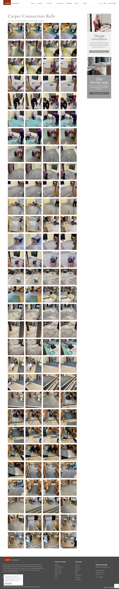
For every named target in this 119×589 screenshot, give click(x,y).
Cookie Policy (28, 587)
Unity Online (113, 587)
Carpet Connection (11, 2)
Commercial (60, 3)
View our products (99, 93)
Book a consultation (99, 51)
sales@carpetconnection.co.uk (103, 567)
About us (77, 567)
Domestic (49, 3)
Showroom (77, 569)
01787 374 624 (101, 565)
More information (14, 580)
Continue (8, 583)
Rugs (56, 577)
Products (39, 3)
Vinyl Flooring (58, 569)
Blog (76, 573)
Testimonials (78, 579)
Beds (56, 575)
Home (32, 3)
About (76, 3)
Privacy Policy (36, 587)
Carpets (56, 565)
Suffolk (76, 571)
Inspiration (69, 3)
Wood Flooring (58, 571)
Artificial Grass (58, 573)
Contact (85, 3)
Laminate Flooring (59, 567)
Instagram (104, 3)
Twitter (102, 3)
